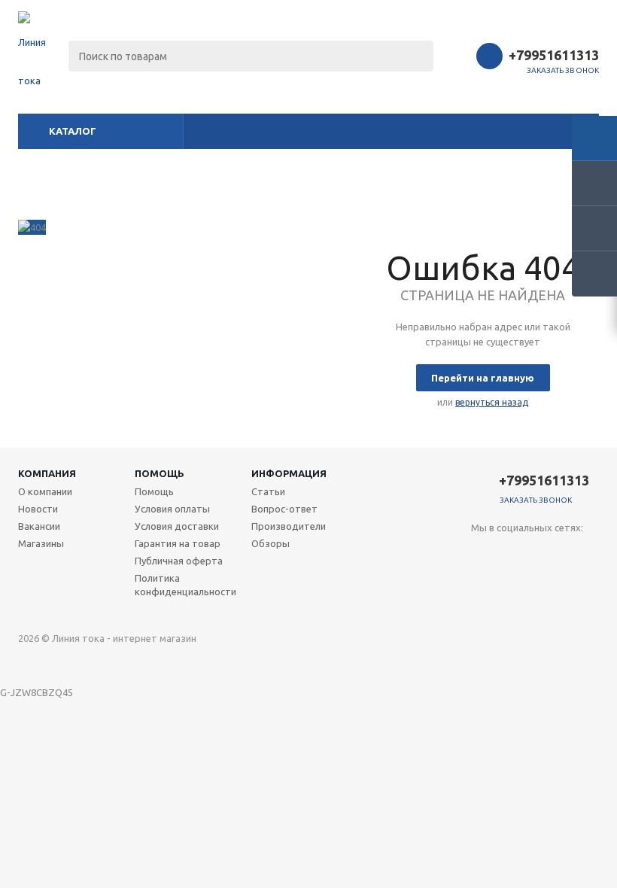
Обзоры (270, 543)
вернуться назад (491, 402)
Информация (289, 473)
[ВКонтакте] (482, 552)
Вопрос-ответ (284, 508)
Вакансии (39, 526)
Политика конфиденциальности (185, 585)
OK (371, 849)
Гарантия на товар (177, 543)
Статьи (268, 491)
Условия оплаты (172, 508)
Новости (38, 508)
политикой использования (388, 804)
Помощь (159, 473)
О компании (45, 491)
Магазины (41, 543)
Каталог (72, 131)
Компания (47, 473)
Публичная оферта (179, 560)
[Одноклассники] (513, 552)
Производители (288, 526)
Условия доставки (177, 526)
